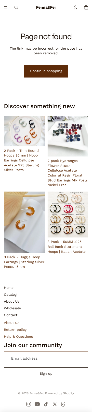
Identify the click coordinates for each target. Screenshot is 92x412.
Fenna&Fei (36, 393)
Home (8, 288)
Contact (10, 315)
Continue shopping (46, 71)
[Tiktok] (46, 404)
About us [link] (11, 323)
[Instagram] (29, 404)
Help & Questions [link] (18, 336)
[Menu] (5, 7)
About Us (11, 301)
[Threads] (63, 404)
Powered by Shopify (59, 393)
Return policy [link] (15, 330)
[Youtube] (37, 404)
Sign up (46, 373)
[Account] (75, 7)
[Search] (16, 7)
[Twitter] (55, 404)
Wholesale (12, 308)
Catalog (10, 294)
